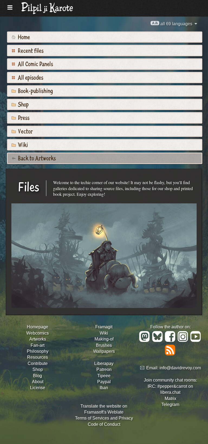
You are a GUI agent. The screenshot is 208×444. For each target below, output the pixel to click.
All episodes (30, 77)
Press (23, 117)
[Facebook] (171, 340)
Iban (104, 387)
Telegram (170, 404)
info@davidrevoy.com (180, 368)
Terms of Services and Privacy (104, 418)
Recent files (30, 50)
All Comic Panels (35, 63)
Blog (37, 375)
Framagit (103, 327)
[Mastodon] (145, 340)
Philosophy (37, 351)
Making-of (104, 339)
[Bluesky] (158, 340)
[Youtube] (196, 340)
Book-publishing (35, 90)
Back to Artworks (36, 157)
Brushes (104, 345)
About (37, 381)
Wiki (22, 144)
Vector (25, 131)
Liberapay (103, 363)
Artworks (37, 339)
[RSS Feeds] (170, 354)
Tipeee (103, 375)
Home (23, 36)
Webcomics (37, 333)
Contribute (38, 363)
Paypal (104, 381)
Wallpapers (104, 351)
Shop (23, 104)
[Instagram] (183, 340)
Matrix (170, 398)
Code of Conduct (104, 424)
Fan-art (37, 345)
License (37, 387)
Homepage (37, 327)
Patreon (104, 369)
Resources (37, 357)
